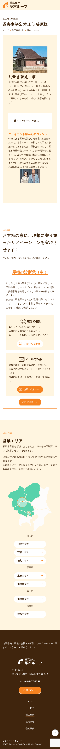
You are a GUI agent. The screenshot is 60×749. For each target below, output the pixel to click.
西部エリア (23, 552)
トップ (6, 30)
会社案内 (30, 728)
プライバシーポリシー (12, 741)
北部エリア (23, 544)
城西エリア (23, 614)
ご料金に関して (30, 402)
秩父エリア (23, 560)
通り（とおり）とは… (26, 120)
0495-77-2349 (32, 343)
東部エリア (23, 575)
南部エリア (23, 584)
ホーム (30, 701)
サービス (30, 708)
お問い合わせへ (32, 389)
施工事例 (30, 715)
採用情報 (30, 722)
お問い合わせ (30, 690)
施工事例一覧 (18, 30)
